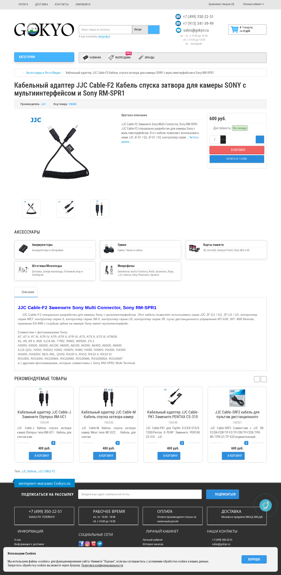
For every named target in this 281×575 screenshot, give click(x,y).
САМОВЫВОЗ (82, 4)
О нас (17, 539)
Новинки (95, 57)
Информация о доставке (29, 544)
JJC (23, 471)
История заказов (153, 544)
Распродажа (123, 56)
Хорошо (254, 559)
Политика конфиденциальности (102, 565)
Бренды (149, 57)
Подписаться (225, 494)
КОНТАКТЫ (61, 4)
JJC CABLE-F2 (46, 471)
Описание (28, 292)
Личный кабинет (153, 539)
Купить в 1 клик (44, 405)
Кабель (32, 471)
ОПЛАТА (23, 4)
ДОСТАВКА (41, 4)
